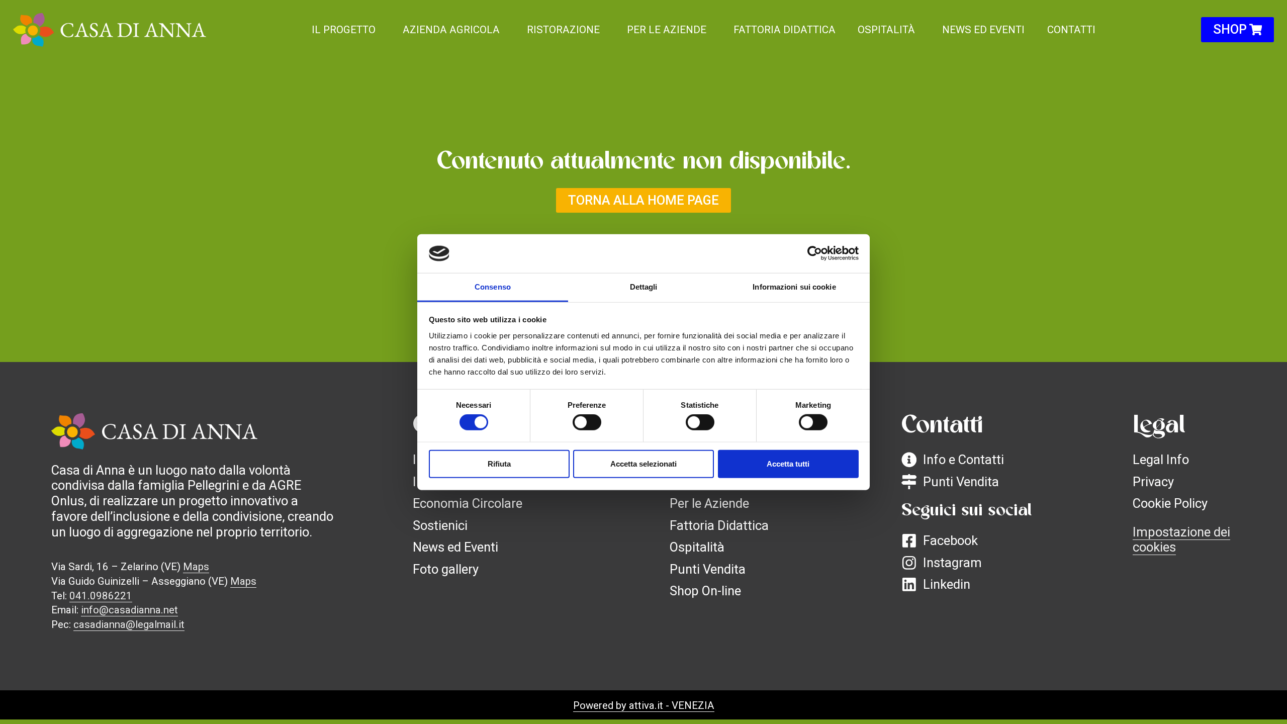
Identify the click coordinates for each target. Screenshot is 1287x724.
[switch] (587, 422)
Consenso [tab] (493, 287)
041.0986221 (100, 596)
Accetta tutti (788, 463)
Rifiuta (499, 463)
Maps (196, 567)
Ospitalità (886, 30)
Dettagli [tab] (644, 287)
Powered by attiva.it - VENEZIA (643, 705)
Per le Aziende (666, 30)
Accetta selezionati (643, 463)
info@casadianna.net (129, 610)
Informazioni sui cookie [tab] (794, 287)
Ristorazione (563, 30)
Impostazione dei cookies (1181, 539)
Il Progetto (344, 30)
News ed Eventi (983, 30)
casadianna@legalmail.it (129, 624)
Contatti (1071, 30)
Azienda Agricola (451, 30)
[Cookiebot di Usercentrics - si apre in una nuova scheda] (815, 253)
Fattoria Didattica (784, 30)
